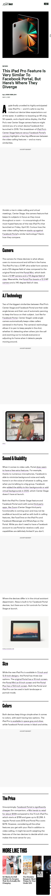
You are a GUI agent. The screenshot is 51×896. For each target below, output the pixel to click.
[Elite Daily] (7, 4)
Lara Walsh (10, 94)
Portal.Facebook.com (8, 648)
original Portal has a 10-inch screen (31, 679)
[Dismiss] (47, 872)
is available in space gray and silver (27, 721)
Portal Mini (29, 272)
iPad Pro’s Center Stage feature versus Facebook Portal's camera (24, 132)
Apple (50, 35)
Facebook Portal (10, 318)
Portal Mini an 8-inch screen (19, 682)
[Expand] (39, 872)
